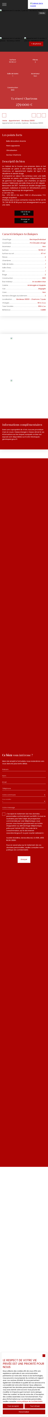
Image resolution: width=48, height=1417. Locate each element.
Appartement (14, 121)
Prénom (5, 769)
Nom (4, 776)
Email (4, 782)
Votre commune (9, 795)
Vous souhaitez (6, 799)
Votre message (8, 808)
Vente (4, 121)
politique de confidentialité (17, 850)
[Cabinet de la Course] (38, 4)
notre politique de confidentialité (29, 1401)
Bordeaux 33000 (28, 121)
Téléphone (6, 788)
